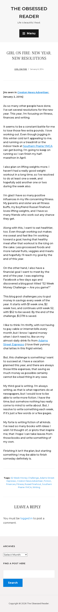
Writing (36, 487)
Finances (10, 484)
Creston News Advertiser (32, 92)
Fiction (47, 481)
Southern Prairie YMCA (38, 146)
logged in (26, 518)
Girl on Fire (20, 69)
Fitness (20, 484)
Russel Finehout (33, 484)
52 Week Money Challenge (25, 478)
